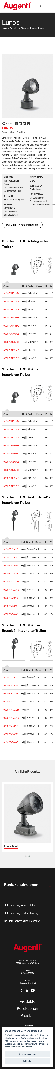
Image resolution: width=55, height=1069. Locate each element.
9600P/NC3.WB (10, 614)
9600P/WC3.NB (10, 573)
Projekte (27, 1015)
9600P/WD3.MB (11, 709)
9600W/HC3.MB (11, 301)
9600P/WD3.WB (11, 718)
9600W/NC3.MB (11, 350)
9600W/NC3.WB (11, 358)
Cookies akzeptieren (27, 1054)
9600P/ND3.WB (10, 742)
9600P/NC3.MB (10, 606)
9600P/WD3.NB (10, 701)
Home (5, 28)
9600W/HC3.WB (11, 309)
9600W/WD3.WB (11, 461)
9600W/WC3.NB (11, 317)
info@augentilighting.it (27, 983)
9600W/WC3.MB (11, 325)
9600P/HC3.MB (10, 557)
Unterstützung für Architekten (27, 905)
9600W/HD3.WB (11, 437)
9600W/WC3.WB (11, 334)
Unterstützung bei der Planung (27, 913)
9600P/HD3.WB (10, 693)
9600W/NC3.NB (11, 342)
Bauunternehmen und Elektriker (27, 921)
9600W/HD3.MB (11, 429)
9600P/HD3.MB (10, 685)
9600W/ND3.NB (11, 470)
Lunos (33, 28)
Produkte (14, 28)
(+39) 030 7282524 (27, 973)
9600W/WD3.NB (11, 445)
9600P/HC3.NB (10, 549)
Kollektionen (27, 1008)
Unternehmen (27, 1025)
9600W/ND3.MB (11, 478)
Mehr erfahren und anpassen (18, 1046)
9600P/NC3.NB (10, 598)
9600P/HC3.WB (10, 565)
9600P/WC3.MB (11, 581)
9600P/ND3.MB (10, 734)
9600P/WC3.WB (11, 589)
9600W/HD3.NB (11, 421)
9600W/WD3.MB (11, 453)
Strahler (24, 28)
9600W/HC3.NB (11, 293)
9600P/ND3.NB (10, 726)
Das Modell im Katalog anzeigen (22, 224)
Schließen (27, 1061)
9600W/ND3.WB (11, 486)
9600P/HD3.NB (10, 677)
